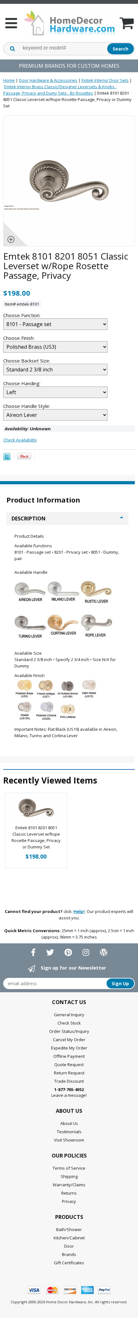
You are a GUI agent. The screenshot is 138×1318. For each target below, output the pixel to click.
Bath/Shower (69, 1229)
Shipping (69, 1176)
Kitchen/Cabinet (69, 1238)
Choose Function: (22, 315)
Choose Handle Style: (27, 406)
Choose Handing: (22, 383)
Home (9, 80)
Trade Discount (69, 1081)
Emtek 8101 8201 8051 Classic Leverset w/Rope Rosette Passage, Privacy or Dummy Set (36, 837)
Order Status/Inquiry (69, 1031)
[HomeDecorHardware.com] (69, 23)
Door (69, 1246)
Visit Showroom (69, 1140)
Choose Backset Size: (27, 360)
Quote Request (69, 1064)
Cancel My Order (69, 1039)
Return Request (69, 1073)
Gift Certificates (69, 1263)
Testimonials (69, 1132)
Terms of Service (69, 1168)
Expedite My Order (69, 1048)
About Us (69, 1123)
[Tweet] (7, 459)
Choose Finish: (19, 338)
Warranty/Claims (69, 1185)
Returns (69, 1193)
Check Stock (69, 1023)
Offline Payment (69, 1056)
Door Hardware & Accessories (48, 80)
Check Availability (20, 440)
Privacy (69, 1201)
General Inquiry (69, 1015)
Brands (69, 1254)
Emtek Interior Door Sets (105, 80)
